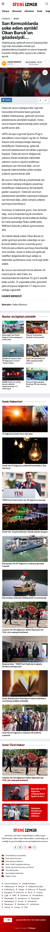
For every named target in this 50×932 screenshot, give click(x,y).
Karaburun (22, 898)
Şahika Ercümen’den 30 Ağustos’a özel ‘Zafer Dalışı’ (11, 361)
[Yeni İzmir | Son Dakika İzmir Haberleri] (25, 4)
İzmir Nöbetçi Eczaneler (15, 856)
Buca (30, 892)
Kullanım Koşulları (36, 887)
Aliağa (21, 890)
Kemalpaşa (9, 901)
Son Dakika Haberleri (14, 873)
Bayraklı (42, 890)
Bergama (8, 892)
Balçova (31, 890)
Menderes (32, 901)
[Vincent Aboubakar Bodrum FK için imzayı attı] (37, 374)
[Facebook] (15, 847)
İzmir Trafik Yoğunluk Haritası (17, 864)
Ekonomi (16, 11)
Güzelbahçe (37, 895)
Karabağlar (9, 898)
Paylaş (8, 100)
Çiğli (6, 895)
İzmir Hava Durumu (13, 858)
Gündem (29, 11)
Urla (26, 907)
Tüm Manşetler (12, 870)
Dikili (14, 895)
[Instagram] (25, 847)
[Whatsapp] (34, 847)
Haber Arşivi (10, 876)
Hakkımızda (9, 887)
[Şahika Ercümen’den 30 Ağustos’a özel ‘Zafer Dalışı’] (13, 350)
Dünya (5, 11)
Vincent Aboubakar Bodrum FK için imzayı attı (36, 384)
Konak (20, 901)
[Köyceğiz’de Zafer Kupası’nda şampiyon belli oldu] (13, 327)
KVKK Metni (9, 890)
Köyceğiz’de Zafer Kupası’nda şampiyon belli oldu (12, 337)
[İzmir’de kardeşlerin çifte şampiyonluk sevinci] (37, 350)
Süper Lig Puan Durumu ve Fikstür (19, 867)
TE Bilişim (31, 928)
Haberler (6, 19)
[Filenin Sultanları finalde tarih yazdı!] (37, 327)
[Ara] (46, 4)
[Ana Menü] (3, 4)
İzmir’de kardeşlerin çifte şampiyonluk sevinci (35, 361)
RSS (9, 920)
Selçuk (7, 907)
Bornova (20, 892)
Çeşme (39, 892)
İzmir (39, 11)
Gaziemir (24, 895)
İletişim (21, 887)
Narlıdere (21, 904)
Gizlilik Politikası (28, 884)
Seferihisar (34, 904)
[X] (20, 847)
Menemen (8, 904)
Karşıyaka (35, 898)
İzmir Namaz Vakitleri (14, 861)
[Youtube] (30, 847)
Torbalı (17, 907)
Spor (16, 19)
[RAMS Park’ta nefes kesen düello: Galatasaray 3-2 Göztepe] (13, 374)
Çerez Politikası (11, 884)
